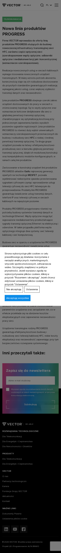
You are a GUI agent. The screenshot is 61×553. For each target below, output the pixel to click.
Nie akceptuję (13, 289)
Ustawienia (32, 289)
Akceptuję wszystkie (17, 298)
